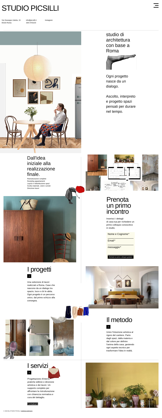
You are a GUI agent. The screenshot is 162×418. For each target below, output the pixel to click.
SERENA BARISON (26, 411)
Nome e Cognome (118, 234)
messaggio (114, 247)
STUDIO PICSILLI (30, 8)
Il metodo (119, 319)
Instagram (49, 20)
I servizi (37, 365)
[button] (156, 5)
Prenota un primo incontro (118, 205)
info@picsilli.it (31, 20)
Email (111, 240)
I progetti (39, 269)
